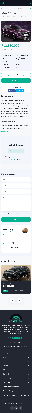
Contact (6, 374)
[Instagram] (20, 408)
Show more (5, 132)
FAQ (4, 361)
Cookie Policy (8, 378)
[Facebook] (12, 408)
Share (12, 91)
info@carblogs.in (16, 342)
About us (6, 370)
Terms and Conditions (11, 387)
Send (16, 219)
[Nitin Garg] (25, 230)
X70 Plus (20, 9)
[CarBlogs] (3, 3)
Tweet (21, 91)
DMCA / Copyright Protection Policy (16, 395)
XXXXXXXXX (16, 338)
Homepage (4, 9)
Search (13, 9)
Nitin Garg (8, 229)
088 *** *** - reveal (17, 75)
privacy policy (15, 214)
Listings (6, 353)
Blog (4, 357)
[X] (16, 408)
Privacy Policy (8, 391)
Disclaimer (7, 382)
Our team (6, 365)
